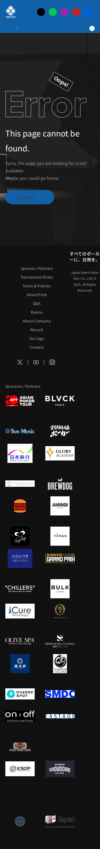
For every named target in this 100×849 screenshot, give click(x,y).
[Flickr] (88, 12)
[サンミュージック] (20, 431)
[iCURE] (20, 611)
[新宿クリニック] (60, 641)
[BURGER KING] (20, 505)
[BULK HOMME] (60, 588)
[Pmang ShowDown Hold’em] (60, 768)
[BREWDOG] (60, 483)
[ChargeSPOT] (20, 693)
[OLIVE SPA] (20, 641)
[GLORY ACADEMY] (60, 453)
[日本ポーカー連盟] (20, 746)
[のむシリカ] (20, 558)
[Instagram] (65, 12)
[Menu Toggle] (11, 28)
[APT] (20, 400)
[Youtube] (76, 12)
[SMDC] (60, 693)
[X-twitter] (41, 12)
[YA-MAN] (60, 536)
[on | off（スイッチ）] (20, 716)
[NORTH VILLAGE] (60, 663)
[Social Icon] (20, 362)
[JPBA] (20, 821)
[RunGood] (60, 558)
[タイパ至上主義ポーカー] (60, 431)
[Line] (53, 12)
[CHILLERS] (20, 588)
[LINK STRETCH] (60, 611)
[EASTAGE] (60, 716)
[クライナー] (20, 536)
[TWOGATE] (20, 483)
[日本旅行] (20, 453)
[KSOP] (20, 768)
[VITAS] (60, 505)
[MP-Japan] (60, 821)
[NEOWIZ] (20, 799)
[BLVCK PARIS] (60, 400)
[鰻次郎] (20, 663)
